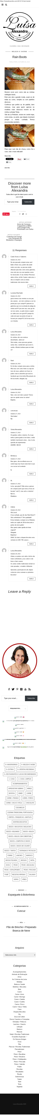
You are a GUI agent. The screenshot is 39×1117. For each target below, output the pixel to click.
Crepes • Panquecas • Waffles (20, 817)
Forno (10, 855)
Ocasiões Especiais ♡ (19, 1037)
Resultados (19, 1072)
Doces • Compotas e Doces (20, 841)
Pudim (19, 1067)
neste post (14, 92)
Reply (31, 286)
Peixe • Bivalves (19, 1057)
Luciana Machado (17, 293)
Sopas (16, 879)
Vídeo (24, 879)
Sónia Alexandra (16, 429)
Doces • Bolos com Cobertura (20, 836)
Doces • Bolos (28, 831)
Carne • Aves (19, 994)
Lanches (19, 855)
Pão (21, 922)
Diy (19, 1014)
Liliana (13, 507)
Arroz (29, 788)
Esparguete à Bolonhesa (21, 894)
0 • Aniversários (11, 764)
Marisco (29, 855)
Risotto (19, 1074)
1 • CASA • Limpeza (24, 779)
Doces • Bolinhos (12, 831)
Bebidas (19, 982)
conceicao (14, 410)
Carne (29, 793)
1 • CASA (12, 779)
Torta (19, 1084)
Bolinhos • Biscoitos (19, 987)
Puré (6, 874)
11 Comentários (22, 211)
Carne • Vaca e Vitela (14, 803)
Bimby (21, 793)
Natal (32, 860)
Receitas (20, 1069)
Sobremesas (19, 1076)
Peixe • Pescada (30, 870)
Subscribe (28, 202)
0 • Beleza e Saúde (28, 764)
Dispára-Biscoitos (20, 822)
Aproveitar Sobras (15, 788)
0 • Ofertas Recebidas (25, 769)
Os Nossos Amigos (19, 1039)
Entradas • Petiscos (19, 1022)
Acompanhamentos (20, 784)
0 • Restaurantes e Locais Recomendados (20, 774)
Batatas (12, 793)
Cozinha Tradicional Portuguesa (20, 812)
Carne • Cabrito (19, 999)
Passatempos (19, 1049)
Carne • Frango (13, 798)
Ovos (8, 865)
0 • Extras (10, 769)
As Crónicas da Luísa (19, 979)
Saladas (32, 874)
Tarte (19, 1081)
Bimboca (14, 456)
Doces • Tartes (10, 850)
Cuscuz (21, 910)
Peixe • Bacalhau (27, 865)
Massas (24, 860)
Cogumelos (20, 807)
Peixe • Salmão (19, 1064)
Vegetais (19, 1086)
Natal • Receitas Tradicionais (19, 1034)
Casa (19, 1009)
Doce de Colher (19, 1017)
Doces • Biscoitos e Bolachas (20, 827)
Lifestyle (19, 1027)
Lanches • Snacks (19, 1024)
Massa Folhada (11, 860)
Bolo (19, 989)
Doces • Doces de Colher (20, 846)
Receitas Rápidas (18, 874)
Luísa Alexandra (16, 332)
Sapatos (14, 211)
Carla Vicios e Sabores (18, 257)
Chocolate (30, 803)
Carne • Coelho (19, 1002)
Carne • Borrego (19, 997)
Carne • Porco (27, 798)
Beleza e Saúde (19, 51)
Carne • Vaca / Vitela (20, 1007)
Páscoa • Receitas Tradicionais (19, 1047)
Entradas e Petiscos (28, 850)
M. (11, 480)
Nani (12, 360)
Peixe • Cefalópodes (12, 870)
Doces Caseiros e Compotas (19, 1019)
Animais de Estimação (19, 974)
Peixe (16, 865)
